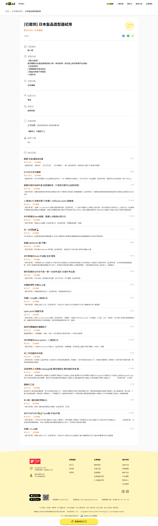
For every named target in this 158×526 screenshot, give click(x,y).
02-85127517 (64, 499)
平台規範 (125, 476)
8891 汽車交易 (90, 508)
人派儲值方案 (99, 480)
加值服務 (97, 472)
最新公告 (139, 4)
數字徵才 (115, 508)
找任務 (71, 468)
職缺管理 (97, 465)
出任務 (48, 508)
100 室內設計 (70, 508)
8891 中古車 (108, 508)
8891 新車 (99, 508)
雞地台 (129, 4)
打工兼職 (110, 4)
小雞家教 (120, 4)
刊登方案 (97, 468)
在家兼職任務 (17, 11)
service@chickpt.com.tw (89, 499)
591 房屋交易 (61, 508)
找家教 (71, 472)
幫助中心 (125, 480)
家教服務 (125, 468)
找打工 (71, 465)
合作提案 (125, 484)
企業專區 (149, 4)
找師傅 (54, 508)
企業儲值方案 (99, 476)
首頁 (7, 11)
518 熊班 (42, 508)
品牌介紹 (125, 465)
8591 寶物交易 (80, 508)
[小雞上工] (10, 4)
